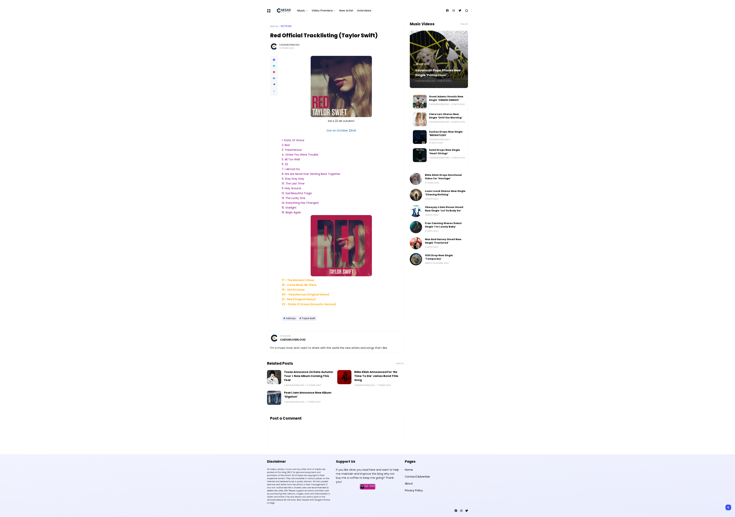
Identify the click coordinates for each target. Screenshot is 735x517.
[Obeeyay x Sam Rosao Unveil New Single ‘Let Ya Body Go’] (416, 211)
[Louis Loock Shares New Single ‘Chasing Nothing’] (416, 195)
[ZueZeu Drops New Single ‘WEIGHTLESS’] (420, 137)
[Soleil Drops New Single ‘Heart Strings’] (420, 155)
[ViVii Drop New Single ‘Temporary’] (416, 259)
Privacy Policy (414, 490)
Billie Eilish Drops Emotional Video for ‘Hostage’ (443, 176)
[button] (274, 91)
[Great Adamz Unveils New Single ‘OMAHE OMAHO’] (420, 102)
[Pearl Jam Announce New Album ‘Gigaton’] (274, 398)
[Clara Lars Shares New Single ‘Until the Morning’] (420, 119)
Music (301, 10)
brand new (422, 64)
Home (274, 26)
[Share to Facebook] (274, 60)
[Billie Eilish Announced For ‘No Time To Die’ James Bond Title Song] (344, 377)
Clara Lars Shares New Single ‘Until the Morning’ (445, 116)
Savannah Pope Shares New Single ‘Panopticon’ (438, 72)
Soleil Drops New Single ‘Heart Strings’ (444, 151)
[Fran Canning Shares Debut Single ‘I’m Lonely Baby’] (416, 227)
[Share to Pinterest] (274, 72)
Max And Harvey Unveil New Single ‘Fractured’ (443, 241)
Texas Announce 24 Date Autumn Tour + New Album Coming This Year (308, 376)
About (409, 483)
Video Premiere (322, 10)
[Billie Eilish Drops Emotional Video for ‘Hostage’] (416, 179)
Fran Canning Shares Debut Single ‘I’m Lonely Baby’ (443, 225)
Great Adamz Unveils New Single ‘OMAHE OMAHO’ (446, 98)
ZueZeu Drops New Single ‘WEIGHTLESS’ (446, 133)
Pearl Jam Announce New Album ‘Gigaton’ (307, 395)
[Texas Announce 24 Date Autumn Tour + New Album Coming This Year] (274, 377)
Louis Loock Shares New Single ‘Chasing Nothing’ (445, 192)
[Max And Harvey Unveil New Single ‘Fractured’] (416, 243)
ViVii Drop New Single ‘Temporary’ (439, 257)
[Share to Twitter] (274, 66)
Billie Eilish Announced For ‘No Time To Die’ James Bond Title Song (376, 376)
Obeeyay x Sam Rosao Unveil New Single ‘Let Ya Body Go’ (444, 208)
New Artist (346, 10)
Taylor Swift (308, 318)
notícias (286, 26)
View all (400, 363)
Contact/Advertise (417, 477)
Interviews (364, 10)
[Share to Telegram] (274, 84)
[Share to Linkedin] (274, 78)
